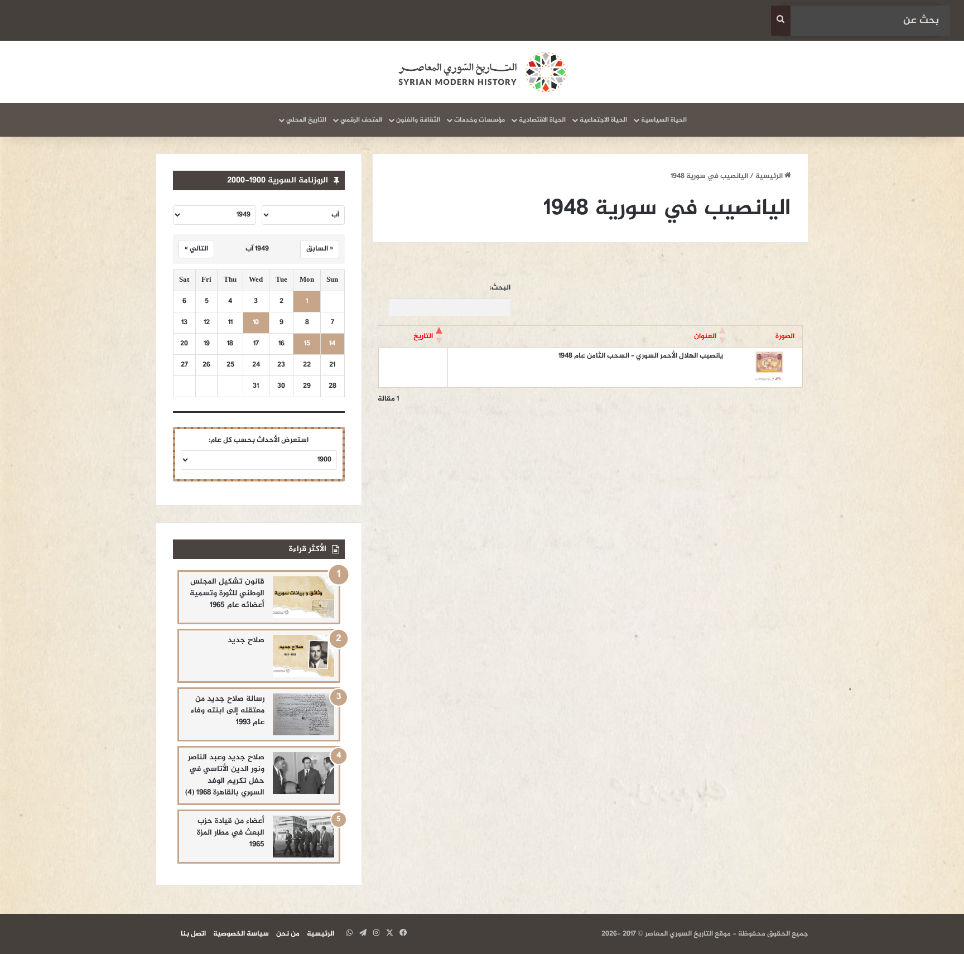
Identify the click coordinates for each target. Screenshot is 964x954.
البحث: (500, 288)
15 (307, 344)
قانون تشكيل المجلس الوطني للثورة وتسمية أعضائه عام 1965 (227, 593)
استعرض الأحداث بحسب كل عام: (259, 440)
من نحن (288, 934)
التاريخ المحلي (306, 120)
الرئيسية (769, 176)
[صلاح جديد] (303, 656)
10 (256, 323)
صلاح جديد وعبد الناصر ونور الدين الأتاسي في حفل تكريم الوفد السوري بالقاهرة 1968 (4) (224, 775)
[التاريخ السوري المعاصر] (482, 72)
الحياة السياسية (664, 120)
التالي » (196, 249)
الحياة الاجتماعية (603, 120)
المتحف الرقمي (361, 120)
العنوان (705, 336)
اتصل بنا (193, 934)
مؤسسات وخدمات (479, 120)
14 (332, 344)
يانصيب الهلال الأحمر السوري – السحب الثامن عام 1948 (640, 356)
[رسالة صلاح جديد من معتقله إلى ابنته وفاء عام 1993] (303, 714)
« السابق (319, 249)
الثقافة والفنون (418, 120)
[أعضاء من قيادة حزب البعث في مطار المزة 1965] (303, 836)
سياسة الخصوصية (241, 934)
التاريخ (423, 336)
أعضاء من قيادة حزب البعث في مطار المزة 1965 (230, 833)
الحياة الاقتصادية (542, 120)
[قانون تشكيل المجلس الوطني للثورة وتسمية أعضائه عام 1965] (303, 597)
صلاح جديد (246, 640)
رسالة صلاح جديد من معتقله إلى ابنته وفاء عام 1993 (227, 710)
